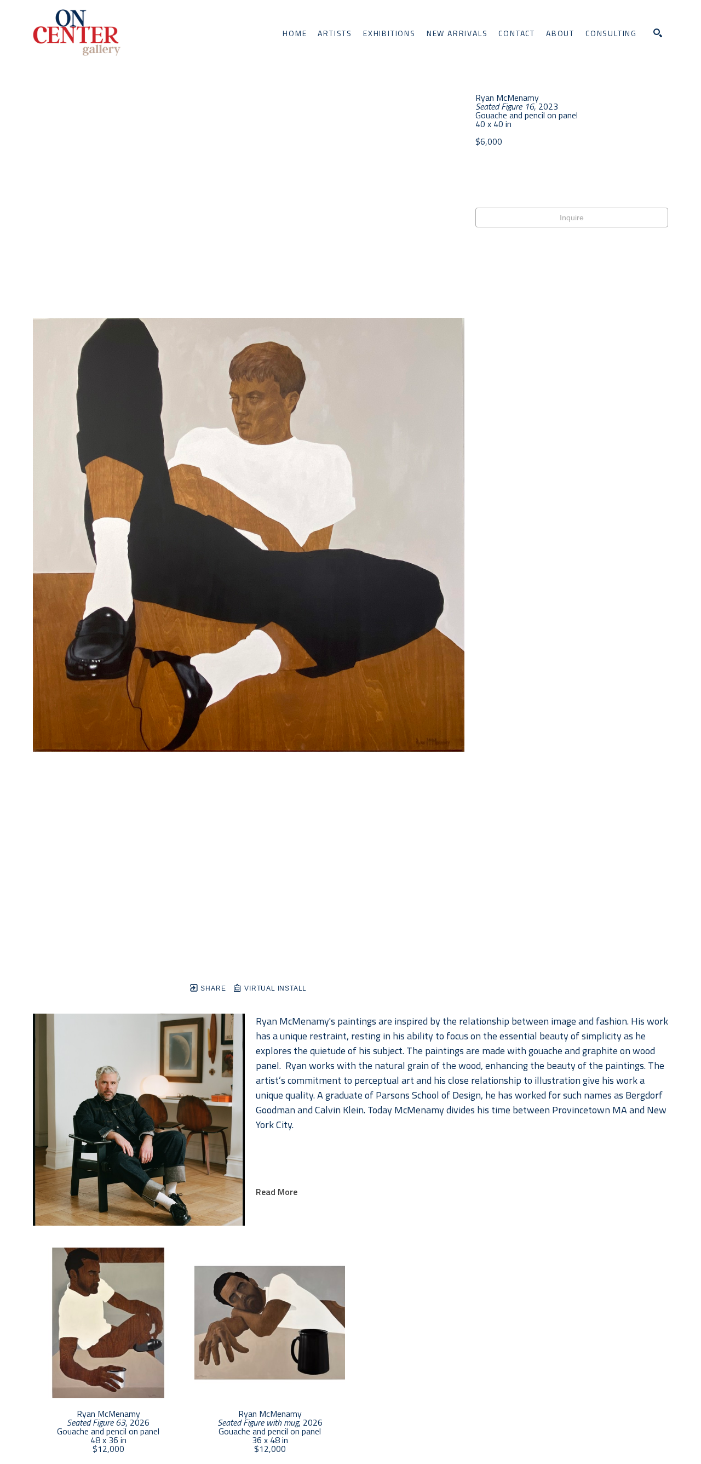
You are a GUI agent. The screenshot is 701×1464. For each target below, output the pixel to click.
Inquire (572, 217)
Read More (276, 1191)
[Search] (657, 32)
